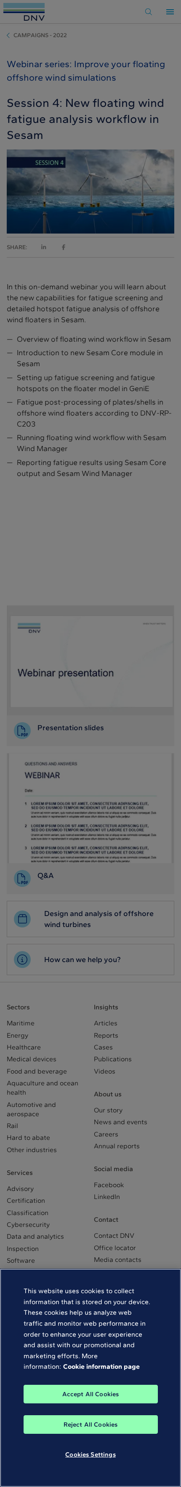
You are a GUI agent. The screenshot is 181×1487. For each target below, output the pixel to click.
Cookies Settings (90, 1454)
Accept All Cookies (90, 1394)
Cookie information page (101, 1366)
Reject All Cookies (91, 1424)
